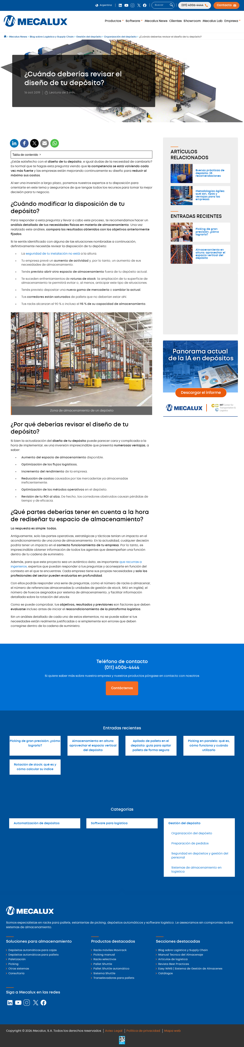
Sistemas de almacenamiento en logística (196, 869)
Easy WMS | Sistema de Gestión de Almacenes (190, 969)
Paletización (17, 959)
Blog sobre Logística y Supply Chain (183, 950)
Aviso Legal (113, 1030)
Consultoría (16, 973)
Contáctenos (122, 688)
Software (133, 21)
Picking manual (104, 955)
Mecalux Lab (213, 21)
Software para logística (109, 823)
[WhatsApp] (44, 145)
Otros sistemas (18, 969)
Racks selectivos (104, 959)
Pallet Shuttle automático (111, 969)
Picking (13, 964)
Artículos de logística (173, 959)
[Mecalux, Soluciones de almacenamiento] (35, 27)
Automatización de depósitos (36, 823)
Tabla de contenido (25, 154)
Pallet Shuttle (102, 964)
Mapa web (172, 1030)
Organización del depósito (191, 833)
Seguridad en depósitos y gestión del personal (199, 855)
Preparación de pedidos (190, 843)
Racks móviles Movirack (110, 950)
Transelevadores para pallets (113, 978)
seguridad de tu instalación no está (53, 253)
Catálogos (165, 973)
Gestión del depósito (184, 823)
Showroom (192, 21)
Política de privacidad (143, 1030)
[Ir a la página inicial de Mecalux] (5, 37)
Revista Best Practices (173, 964)
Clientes (175, 21)
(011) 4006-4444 (122, 668)
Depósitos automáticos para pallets (33, 955)
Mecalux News (156, 21)
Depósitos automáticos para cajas (32, 950)
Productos (113, 21)
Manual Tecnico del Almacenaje (180, 955)
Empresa (231, 21)
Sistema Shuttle (104, 973)
